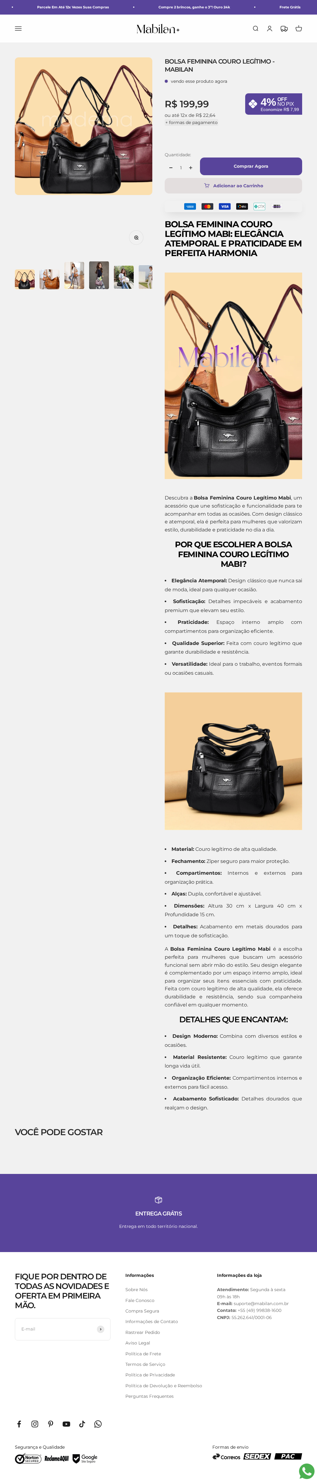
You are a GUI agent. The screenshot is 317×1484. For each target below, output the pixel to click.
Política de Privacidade (150, 1375)
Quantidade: (178, 155)
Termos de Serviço (145, 1364)
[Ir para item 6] (148, 278)
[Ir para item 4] (99, 276)
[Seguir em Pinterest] (50, 1424)
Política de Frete (143, 1354)
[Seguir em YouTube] (66, 1424)
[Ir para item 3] (74, 276)
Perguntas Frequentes (149, 1396)
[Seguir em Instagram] (35, 1424)
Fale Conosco (139, 1300)
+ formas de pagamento (191, 122)
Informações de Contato (151, 1321)
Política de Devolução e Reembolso (163, 1385)
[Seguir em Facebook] (19, 1424)
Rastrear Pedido (142, 1332)
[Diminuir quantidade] (171, 167)
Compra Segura (142, 1311)
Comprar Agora (251, 166)
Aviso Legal (137, 1343)
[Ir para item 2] (49, 280)
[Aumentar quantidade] (191, 167)
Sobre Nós (136, 1289)
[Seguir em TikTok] (82, 1424)
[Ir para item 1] (25, 280)
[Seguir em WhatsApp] (98, 1424)
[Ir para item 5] (124, 278)
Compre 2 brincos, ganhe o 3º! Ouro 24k (194, 7)
